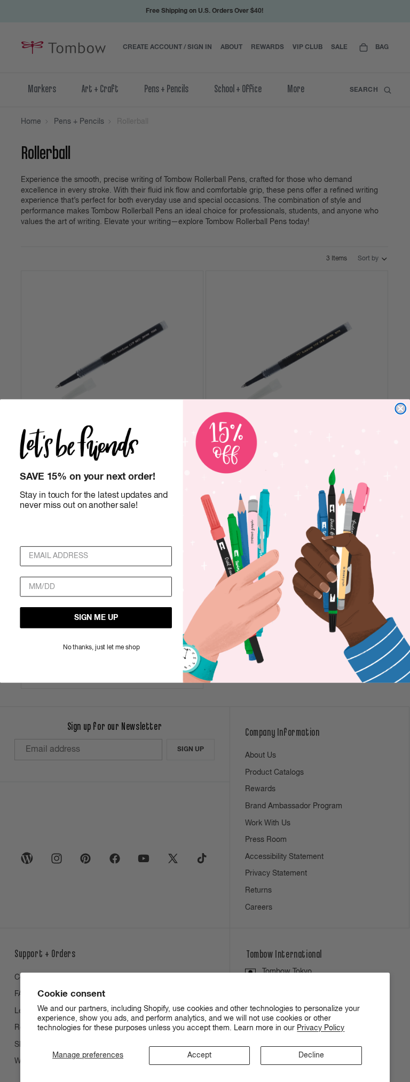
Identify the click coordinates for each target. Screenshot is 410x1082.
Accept (199, 1055)
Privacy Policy (320, 1028)
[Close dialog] (400, 408)
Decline (311, 1055)
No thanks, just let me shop (101, 648)
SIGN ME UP (96, 618)
